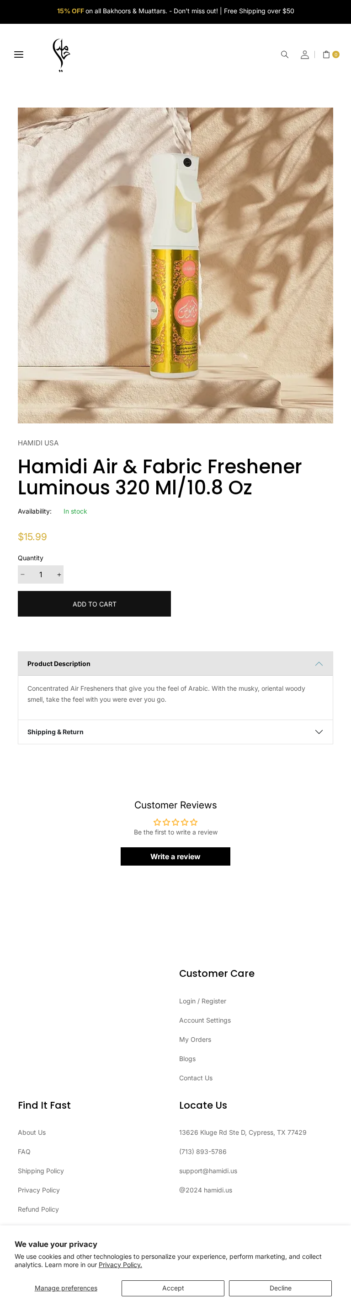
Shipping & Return (55, 732)
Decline (281, 1288)
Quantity (30, 558)
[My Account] (305, 54)
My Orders (195, 1039)
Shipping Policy (41, 1171)
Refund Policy (38, 1209)
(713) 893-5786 (203, 1151)
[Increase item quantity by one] (59, 574)
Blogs (187, 1058)
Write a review (175, 856)
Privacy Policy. (120, 1264)
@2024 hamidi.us (205, 1190)
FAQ (24, 1151)
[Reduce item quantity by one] (22, 574)
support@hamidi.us (208, 1171)
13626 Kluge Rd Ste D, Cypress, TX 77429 (243, 1132)
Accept (173, 1288)
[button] (285, 54)
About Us (32, 1132)
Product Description (58, 663)
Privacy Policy (39, 1190)
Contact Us (196, 1078)
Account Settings (205, 1020)
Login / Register (202, 1001)
